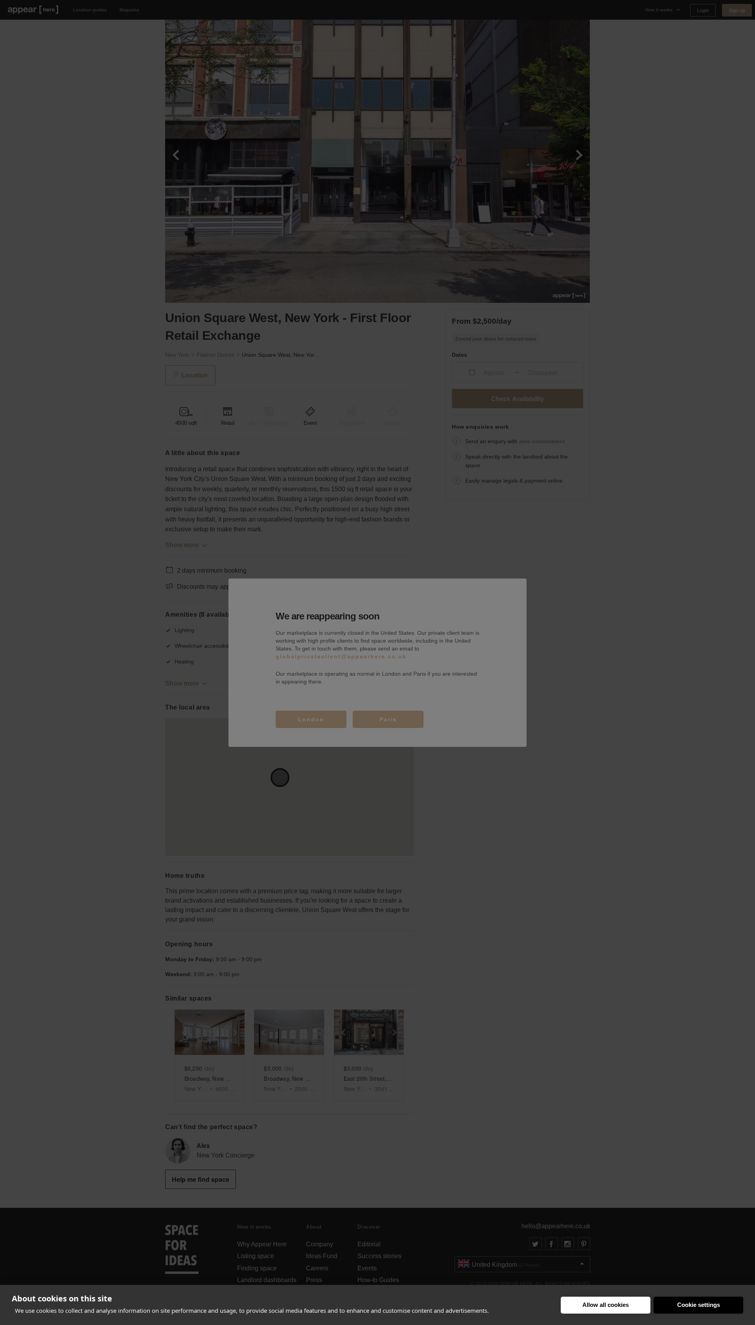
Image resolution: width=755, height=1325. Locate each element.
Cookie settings (698, 1304)
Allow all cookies (605, 1304)
